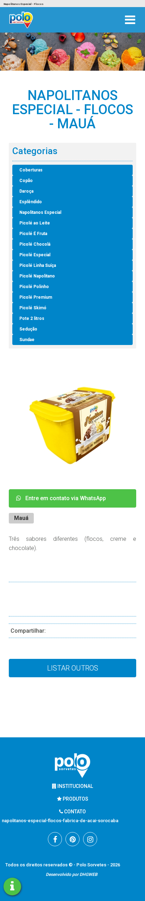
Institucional (74, 786)
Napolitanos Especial (40, 212)
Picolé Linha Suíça (37, 265)
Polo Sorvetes (91, 864)
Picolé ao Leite (34, 223)
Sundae (26, 339)
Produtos (75, 799)
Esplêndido (30, 201)
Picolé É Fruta (33, 233)
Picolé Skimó (32, 307)
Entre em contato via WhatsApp (63, 498)
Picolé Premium (35, 297)
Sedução (28, 329)
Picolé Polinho (34, 286)
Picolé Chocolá (34, 244)
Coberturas (31, 170)
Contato (74, 811)
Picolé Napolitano (37, 276)
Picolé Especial (34, 254)
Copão (26, 180)
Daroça (26, 191)
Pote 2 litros (31, 318)
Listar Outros (72, 668)
